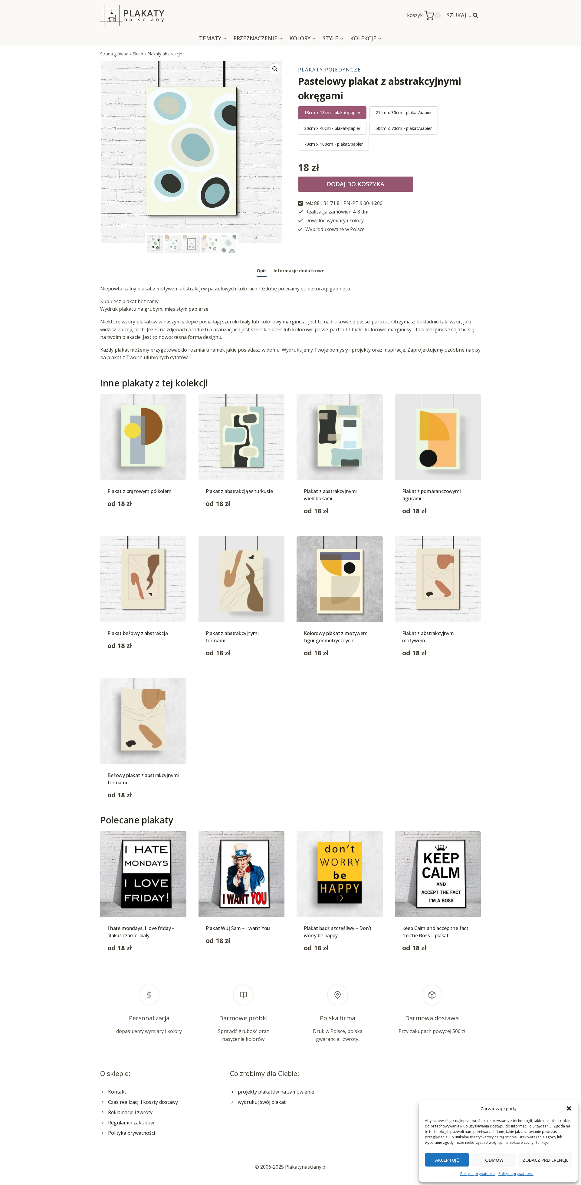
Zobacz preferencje (546, 1160)
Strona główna (114, 54)
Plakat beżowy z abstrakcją (137, 633)
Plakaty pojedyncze (329, 69)
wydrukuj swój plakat (262, 1102)
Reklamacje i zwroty (130, 1112)
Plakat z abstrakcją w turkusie (239, 491)
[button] (569, 1108)
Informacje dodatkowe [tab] (299, 270)
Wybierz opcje (123, 522)
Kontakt (117, 1091)
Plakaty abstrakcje (165, 54)
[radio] (332, 112)
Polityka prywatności (477, 1173)
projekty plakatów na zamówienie (276, 1091)
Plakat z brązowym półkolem (139, 491)
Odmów (494, 1160)
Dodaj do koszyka (355, 184)
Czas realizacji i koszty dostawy (143, 1102)
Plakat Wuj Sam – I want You (238, 928)
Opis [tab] (262, 270)
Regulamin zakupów (131, 1122)
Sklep (138, 54)
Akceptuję (447, 1160)
